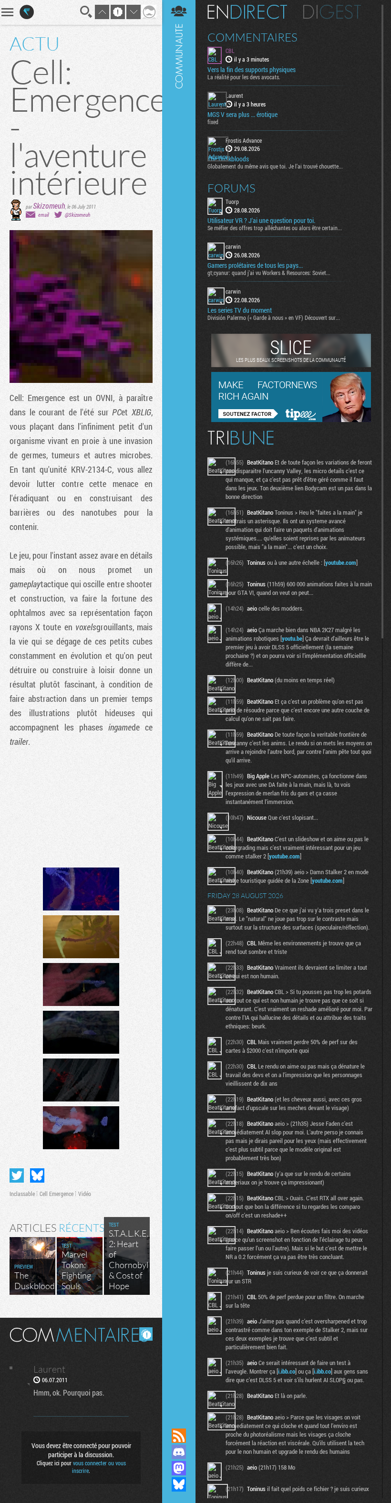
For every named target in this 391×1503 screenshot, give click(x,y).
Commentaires (252, 37)
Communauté (178, 705)
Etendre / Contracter (179, 1419)
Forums (231, 188)
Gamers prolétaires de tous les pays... (255, 265)
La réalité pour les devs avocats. (243, 77)
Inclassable (22, 1193)
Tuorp (232, 201)
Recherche (86, 12)
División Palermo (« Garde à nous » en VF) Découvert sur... (273, 317)
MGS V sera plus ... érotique (242, 114)
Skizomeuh (49, 206)
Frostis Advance (244, 140)
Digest (332, 12)
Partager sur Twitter (17, 1175)
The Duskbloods (228, 159)
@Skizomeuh (77, 214)
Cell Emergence (56, 1193)
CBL (230, 50)
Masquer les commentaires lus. (146, 1334)
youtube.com (340, 562)
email (43, 214)
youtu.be (292, 638)
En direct (247, 12)
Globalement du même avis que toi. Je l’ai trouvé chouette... (275, 166)
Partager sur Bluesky (37, 1175)
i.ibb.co (286, 1371)
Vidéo (84, 1193)
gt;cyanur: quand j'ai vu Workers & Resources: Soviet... (268, 272)
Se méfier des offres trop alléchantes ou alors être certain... (274, 228)
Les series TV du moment (239, 310)
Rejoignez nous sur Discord (179, 1452)
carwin (233, 246)
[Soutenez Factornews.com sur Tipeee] (291, 419)
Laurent (234, 95)
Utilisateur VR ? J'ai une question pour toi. (261, 220)
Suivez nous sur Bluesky (179, 1484)
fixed (212, 122)
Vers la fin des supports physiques (251, 70)
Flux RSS (179, 1436)
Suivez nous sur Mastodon (179, 1468)
